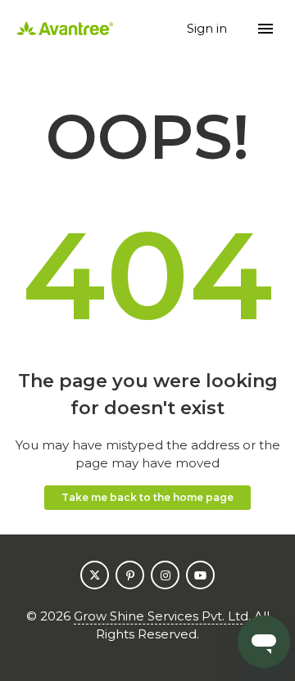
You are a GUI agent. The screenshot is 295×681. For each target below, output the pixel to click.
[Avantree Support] (65, 29)
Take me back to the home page (147, 497)
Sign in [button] (208, 28)
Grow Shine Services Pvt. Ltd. (162, 616)
